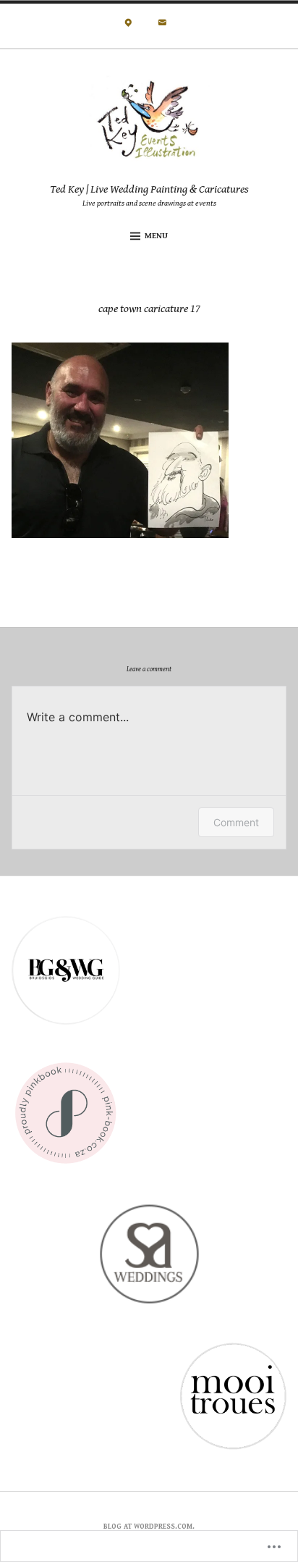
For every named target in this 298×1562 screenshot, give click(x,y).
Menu (156, 235)
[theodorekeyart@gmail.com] (162, 26)
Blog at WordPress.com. (149, 1526)
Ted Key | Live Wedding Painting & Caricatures (149, 189)
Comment (236, 822)
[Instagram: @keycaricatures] (128, 26)
